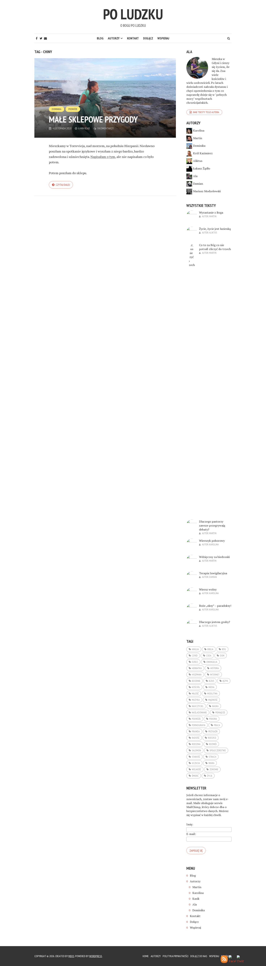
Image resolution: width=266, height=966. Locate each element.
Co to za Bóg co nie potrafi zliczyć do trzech (215, 247)
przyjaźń (213, 731)
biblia (210, 649)
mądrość (213, 699)
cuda (208, 655)
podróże (196, 718)
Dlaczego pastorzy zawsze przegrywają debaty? (212, 525)
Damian (198, 184)
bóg (224, 649)
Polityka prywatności (175, 956)
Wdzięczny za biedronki (214, 557)
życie (209, 775)
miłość (195, 693)
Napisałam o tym (102, 156)
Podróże (72, 109)
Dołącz (148, 38)
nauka (215, 706)
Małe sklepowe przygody (93, 119)
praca (217, 725)
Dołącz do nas (198, 956)
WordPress (95, 956)
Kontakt (133, 38)
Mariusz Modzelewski (207, 191)
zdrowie (214, 769)
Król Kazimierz (203, 153)
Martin (197, 138)
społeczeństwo (218, 750)
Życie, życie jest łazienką (215, 229)
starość (196, 756)
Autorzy (114, 38)
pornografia (198, 725)
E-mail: (191, 834)
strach (212, 756)
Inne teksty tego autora (206, 112)
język (225, 680)
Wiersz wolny (208, 589)
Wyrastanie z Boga (211, 212)
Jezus (211, 680)
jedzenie (196, 680)
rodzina (196, 744)
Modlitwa (212, 693)
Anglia (195, 649)
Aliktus (197, 161)
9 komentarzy (105, 128)
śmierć (195, 775)
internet (214, 674)
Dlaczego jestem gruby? (214, 622)
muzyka (196, 699)
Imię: (189, 824)
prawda (196, 731)
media (211, 687)
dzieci (195, 662)
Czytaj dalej (63, 184)
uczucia (196, 763)
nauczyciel (198, 706)
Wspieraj (163, 38)
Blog (100, 38)
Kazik (195, 899)
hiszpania (197, 674)
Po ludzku (133, 14)
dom (222, 655)
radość (195, 737)
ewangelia (211, 662)
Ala (195, 176)
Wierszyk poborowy (212, 541)
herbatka (197, 668)
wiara (211, 763)
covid (195, 655)
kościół (196, 687)
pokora (213, 718)
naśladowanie (199, 712)
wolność (196, 769)
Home (146, 956)
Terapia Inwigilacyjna (213, 573)
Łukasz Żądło (201, 168)
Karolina (198, 130)
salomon (196, 750)
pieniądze (220, 712)
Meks (71, 956)
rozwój (213, 744)
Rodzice (212, 737)
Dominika (56, 109)
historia (214, 668)
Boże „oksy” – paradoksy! (215, 606)
